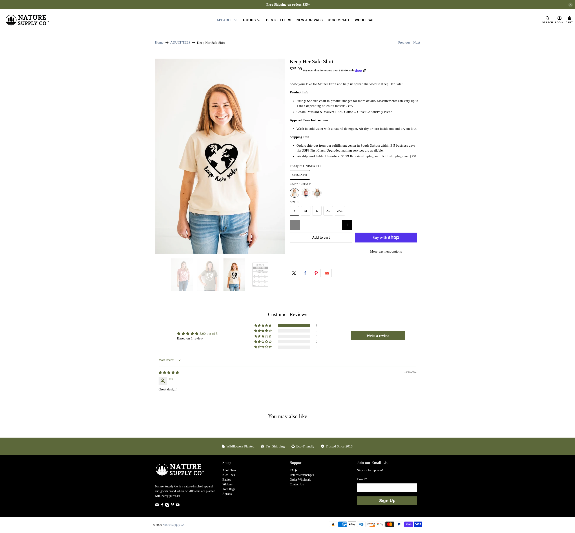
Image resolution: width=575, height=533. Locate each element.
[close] (570, 4)
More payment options (386, 251)
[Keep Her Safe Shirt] (220, 156)
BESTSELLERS (278, 20)
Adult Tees (229, 470)
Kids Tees (228, 475)
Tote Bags (228, 489)
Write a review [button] (378, 336)
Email (362, 479)
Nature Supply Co (173, 524)
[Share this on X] (294, 273)
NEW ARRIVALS (309, 20)
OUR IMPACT (339, 20)
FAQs (293, 470)
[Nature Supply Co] (27, 20)
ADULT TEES (180, 42)
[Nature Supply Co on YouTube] (178, 505)
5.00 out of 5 (208, 333)
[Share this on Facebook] (305, 273)
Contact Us (297, 484)
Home (159, 42)
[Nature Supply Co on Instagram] (167, 505)
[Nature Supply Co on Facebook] (162, 505)
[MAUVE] (305, 193)
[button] (263, 325)
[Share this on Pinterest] (316, 273)
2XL (340, 210)
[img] (169, 372)
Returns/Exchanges (302, 475)
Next (416, 42)
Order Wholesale (300, 479)
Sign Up (387, 500)
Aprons (227, 494)
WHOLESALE (366, 20)
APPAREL (225, 20)
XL (328, 210)
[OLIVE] (317, 193)
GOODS (249, 20)
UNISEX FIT (299, 174)
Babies (226, 479)
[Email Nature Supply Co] (157, 505)
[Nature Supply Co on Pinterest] (172, 505)
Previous (404, 42)
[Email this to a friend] (327, 273)
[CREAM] (294, 193)
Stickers (227, 484)
